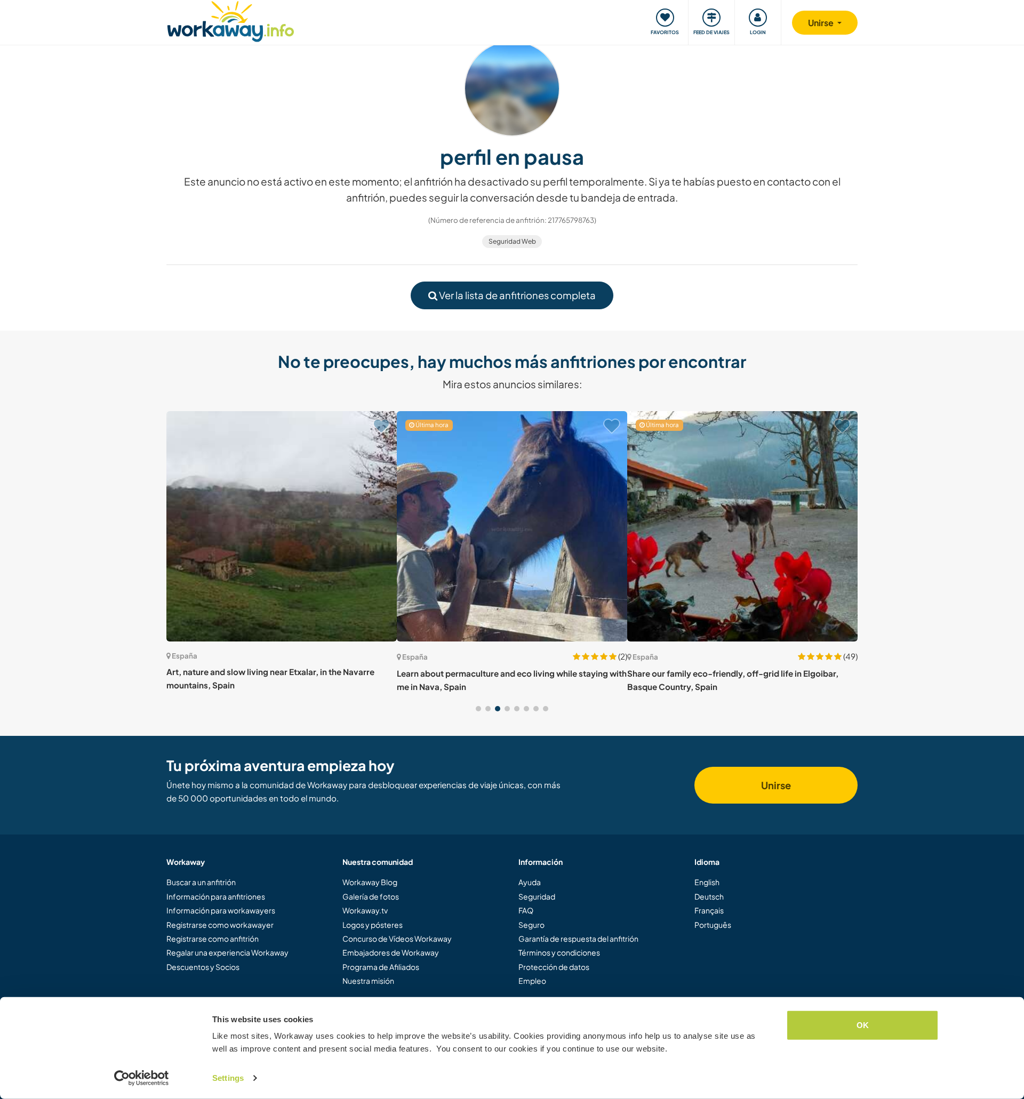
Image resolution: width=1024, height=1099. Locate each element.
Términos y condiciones (559, 952)
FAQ (525, 910)
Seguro (531, 924)
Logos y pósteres (372, 924)
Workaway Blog (369, 882)
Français (709, 910)
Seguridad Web (512, 241)
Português (712, 924)
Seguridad (536, 896)
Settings (228, 1077)
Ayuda (529, 882)
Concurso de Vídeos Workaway (397, 938)
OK (863, 1025)
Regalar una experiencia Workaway (227, 952)
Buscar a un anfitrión (201, 882)
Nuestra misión (368, 980)
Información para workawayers (220, 910)
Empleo (532, 980)
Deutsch (709, 896)
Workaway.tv (365, 910)
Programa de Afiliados (380, 967)
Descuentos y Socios (202, 967)
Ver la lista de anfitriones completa (516, 295)
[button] (478, 708)
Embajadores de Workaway (390, 952)
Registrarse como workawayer (220, 924)
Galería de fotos (370, 896)
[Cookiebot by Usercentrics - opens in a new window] (141, 1078)
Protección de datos (553, 967)
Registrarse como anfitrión (212, 938)
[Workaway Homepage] (230, 20)
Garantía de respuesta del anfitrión (578, 938)
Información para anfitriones (215, 896)
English (706, 882)
